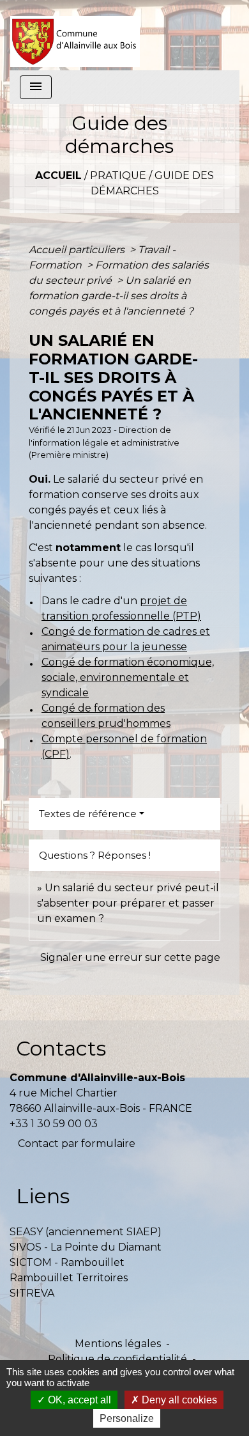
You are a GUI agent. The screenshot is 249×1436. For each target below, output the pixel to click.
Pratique (118, 175)
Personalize (127, 1418)
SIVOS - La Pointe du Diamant (86, 1247)
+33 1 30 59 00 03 (54, 1124)
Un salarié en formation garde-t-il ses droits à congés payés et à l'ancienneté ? (111, 295)
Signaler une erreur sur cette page (130, 957)
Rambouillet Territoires (69, 1278)
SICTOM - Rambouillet (67, 1262)
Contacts (61, 1048)
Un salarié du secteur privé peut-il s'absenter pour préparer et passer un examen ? (128, 903)
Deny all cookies (178, 1399)
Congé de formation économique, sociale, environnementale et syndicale (128, 677)
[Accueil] (75, 35)
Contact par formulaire (76, 1143)
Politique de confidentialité (117, 1359)
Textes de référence (88, 814)
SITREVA (32, 1293)
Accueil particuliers (78, 250)
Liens (43, 1195)
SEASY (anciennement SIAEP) (86, 1232)
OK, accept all (78, 1399)
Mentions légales (118, 1344)
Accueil (58, 175)
